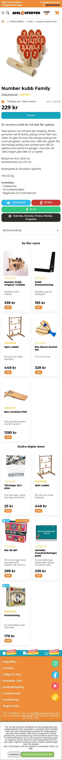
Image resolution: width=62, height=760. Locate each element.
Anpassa (14, 754)
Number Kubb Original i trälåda (14, 283)
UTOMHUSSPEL (16, 22)
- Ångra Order (10, 705)
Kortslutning (12, 615)
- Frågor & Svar (11, 674)
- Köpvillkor (9, 661)
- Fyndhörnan (10, 699)
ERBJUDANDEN (53, 5)
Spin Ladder (11, 347)
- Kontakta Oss (11, 680)
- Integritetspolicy (12, 686)
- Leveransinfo (10, 693)
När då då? (10, 550)
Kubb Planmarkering (44, 283)
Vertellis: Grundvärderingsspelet (46, 553)
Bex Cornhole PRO (15, 412)
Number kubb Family (46, 22)
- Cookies (7, 668)
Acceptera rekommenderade (37, 754)
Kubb (30, 22)
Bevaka (31, 115)
